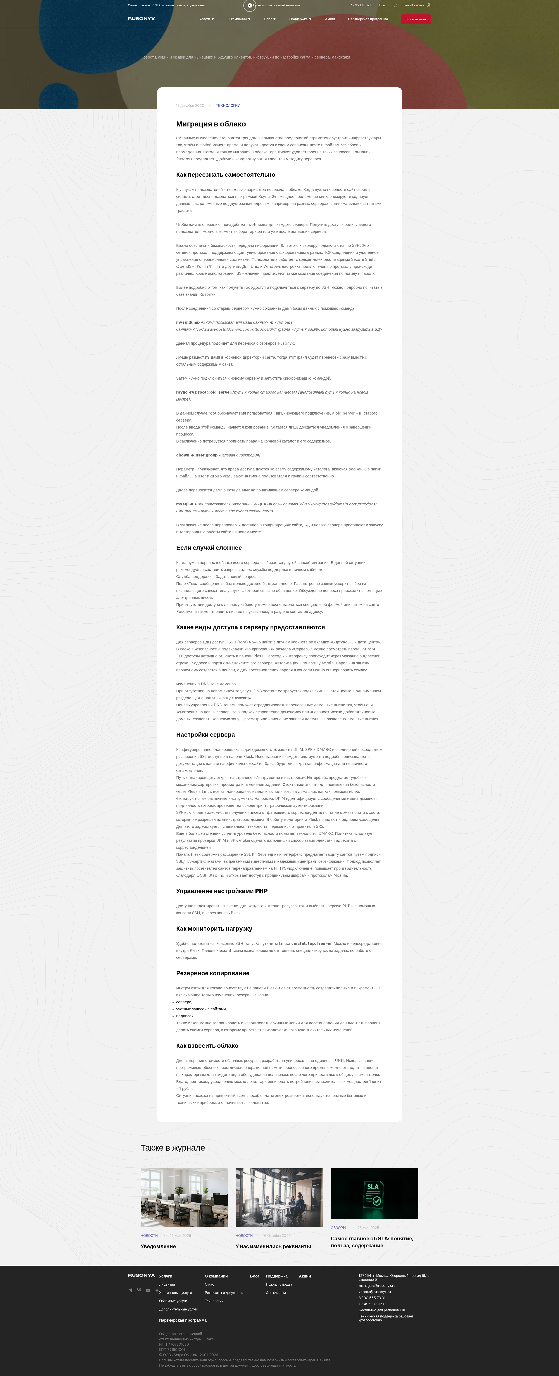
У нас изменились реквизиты (273, 1246)
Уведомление (158, 1246)
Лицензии (167, 1284)
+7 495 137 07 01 (361, 5)
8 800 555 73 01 (372, 1298)
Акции (330, 19)
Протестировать (416, 19)
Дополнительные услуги (178, 1309)
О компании (239, 19)
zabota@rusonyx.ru (375, 1292)
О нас (209, 1284)
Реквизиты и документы (224, 1293)
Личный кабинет (414, 5)
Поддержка (300, 19)
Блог (270, 19)
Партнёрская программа (368, 19)
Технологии (214, 1301)
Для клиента (276, 1293)
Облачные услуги (173, 1301)
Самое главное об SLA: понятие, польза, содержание (166, 5)
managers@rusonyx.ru (377, 1286)
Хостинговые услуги (175, 1293)
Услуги (206, 19)
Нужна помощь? (279, 1284)
